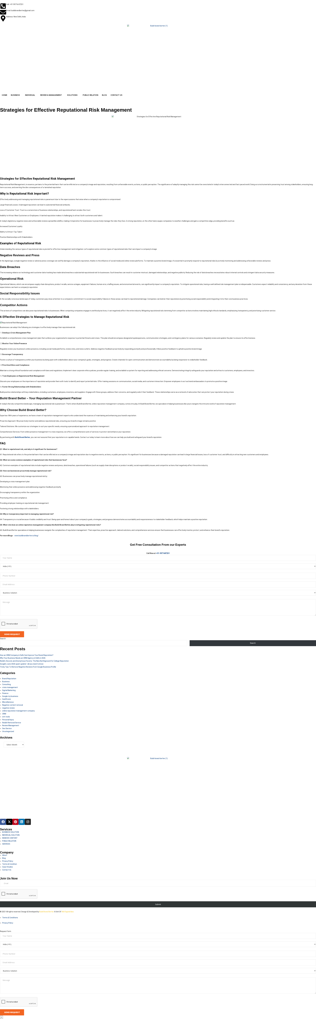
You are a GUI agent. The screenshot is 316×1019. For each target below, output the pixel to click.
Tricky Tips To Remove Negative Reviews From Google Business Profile (28, 667)
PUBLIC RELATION (90, 95)
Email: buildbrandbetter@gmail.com (20, 10)
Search (3, 639)
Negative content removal (12, 705)
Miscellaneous (8, 702)
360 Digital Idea (67, 912)
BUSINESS (15, 95)
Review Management (10, 725)
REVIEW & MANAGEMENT (51, 95)
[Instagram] (28, 822)
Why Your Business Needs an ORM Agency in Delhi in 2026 (22, 658)
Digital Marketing (9, 690)
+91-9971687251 (163, 553)
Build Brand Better (46, 912)
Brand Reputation (9, 679)
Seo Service (7, 728)
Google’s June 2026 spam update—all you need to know (21, 664)
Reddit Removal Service (11, 723)
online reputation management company (18, 711)
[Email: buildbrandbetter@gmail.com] (3, 12)
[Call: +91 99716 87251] (3, 6)
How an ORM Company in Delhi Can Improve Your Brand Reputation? (26, 655)
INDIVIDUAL (30, 95)
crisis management (10, 687)
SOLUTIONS (72, 95)
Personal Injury (8, 720)
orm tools (6, 717)
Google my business (10, 696)
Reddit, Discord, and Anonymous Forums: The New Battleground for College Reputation (34, 661)
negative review (8, 708)
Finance (5, 693)
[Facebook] (3, 822)
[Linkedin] (22, 822)
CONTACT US (116, 95)
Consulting (6, 684)
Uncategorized (8, 731)
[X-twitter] (9, 822)
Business (6, 682)
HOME (4, 95)
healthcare (6, 699)
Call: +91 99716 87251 (14, 4)
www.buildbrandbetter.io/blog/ (26, 536)
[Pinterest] (15, 822)
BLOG (104, 95)
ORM (4, 714)
